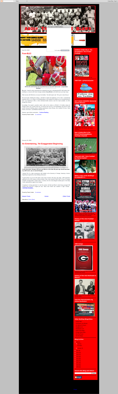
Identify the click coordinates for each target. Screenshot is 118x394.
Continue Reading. (44, 112)
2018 (77, 342)
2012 (77, 360)
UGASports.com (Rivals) (81, 323)
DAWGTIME (79, 321)
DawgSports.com (80, 328)
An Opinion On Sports (81, 325)
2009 (77, 367)
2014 (77, 356)
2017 (77, 350)
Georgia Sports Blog (80, 332)
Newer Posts (26, 196)
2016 (77, 352)
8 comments (38, 192)
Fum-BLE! (26, 53)
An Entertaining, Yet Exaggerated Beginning (42, 144)
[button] (70, 27)
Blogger (75, 389)
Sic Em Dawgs (79, 335)
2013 (77, 358)
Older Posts (66, 196)
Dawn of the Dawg (80, 330)
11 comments (38, 114)
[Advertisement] (46, 128)
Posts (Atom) (32, 199)
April (79, 343)
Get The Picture (79, 334)
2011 (77, 362)
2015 (77, 354)
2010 (77, 365)
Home (46, 196)
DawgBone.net (79, 327)
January (80, 348)
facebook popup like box (65, 50)
